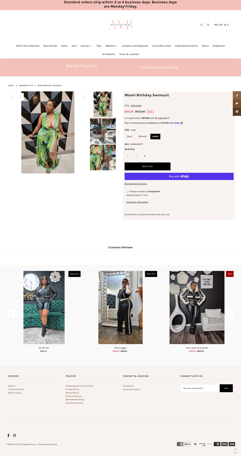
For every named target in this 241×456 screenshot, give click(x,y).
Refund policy (15, 393)
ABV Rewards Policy (75, 399)
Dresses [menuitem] (85, 45)
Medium (142, 136)
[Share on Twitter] (237, 103)
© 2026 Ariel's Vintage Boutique (21, 444)
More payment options (136, 183)
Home (11, 85)
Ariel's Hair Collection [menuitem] (28, 45)
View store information (137, 202)
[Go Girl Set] (44, 307)
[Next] (20, 96)
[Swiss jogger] (120, 307)
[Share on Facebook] (237, 95)
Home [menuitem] (64, 45)
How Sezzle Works (74, 403)
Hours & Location (131, 389)
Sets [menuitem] (74, 45)
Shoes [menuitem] (205, 45)
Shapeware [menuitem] (219, 45)
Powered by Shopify (47, 444)
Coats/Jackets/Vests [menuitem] (186, 45)
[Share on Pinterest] (237, 112)
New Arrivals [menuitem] (50, 45)
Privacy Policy (72, 389)
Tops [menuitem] (99, 45)
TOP (235, 452)
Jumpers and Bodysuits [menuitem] (135, 45)
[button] (179, 118)
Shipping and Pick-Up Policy (79, 386)
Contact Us (128, 386)
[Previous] (12, 96)
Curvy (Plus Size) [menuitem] (161, 45)
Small (129, 136)
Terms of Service (16, 389)
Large (155, 136)
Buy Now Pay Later (81, 66)
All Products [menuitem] (108, 54)
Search (11, 386)
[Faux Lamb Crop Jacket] (197, 307)
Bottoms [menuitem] (110, 45)
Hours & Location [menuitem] (129, 54)
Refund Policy (72, 393)
